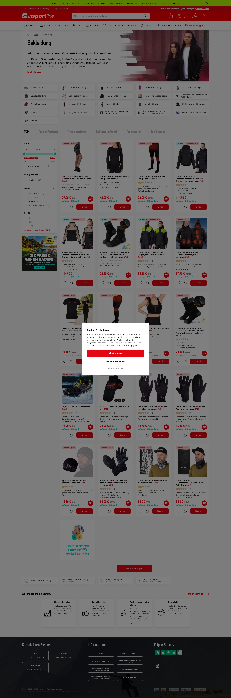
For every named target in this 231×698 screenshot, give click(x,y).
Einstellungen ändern (115, 361)
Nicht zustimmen (115, 368)
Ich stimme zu (116, 353)
